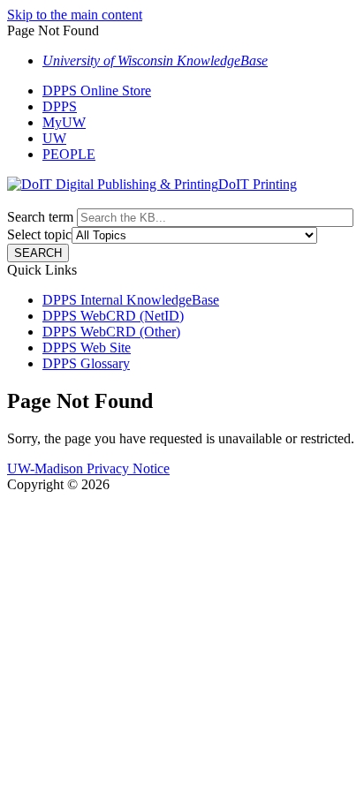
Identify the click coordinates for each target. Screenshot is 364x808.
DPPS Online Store (96, 90)
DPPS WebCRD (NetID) (113, 315)
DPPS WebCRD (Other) (111, 331)
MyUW (64, 122)
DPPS (59, 106)
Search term (40, 216)
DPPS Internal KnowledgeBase (130, 299)
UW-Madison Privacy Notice (88, 468)
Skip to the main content (74, 14)
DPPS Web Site (86, 347)
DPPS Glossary (86, 363)
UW (54, 138)
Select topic (39, 234)
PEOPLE (68, 154)
